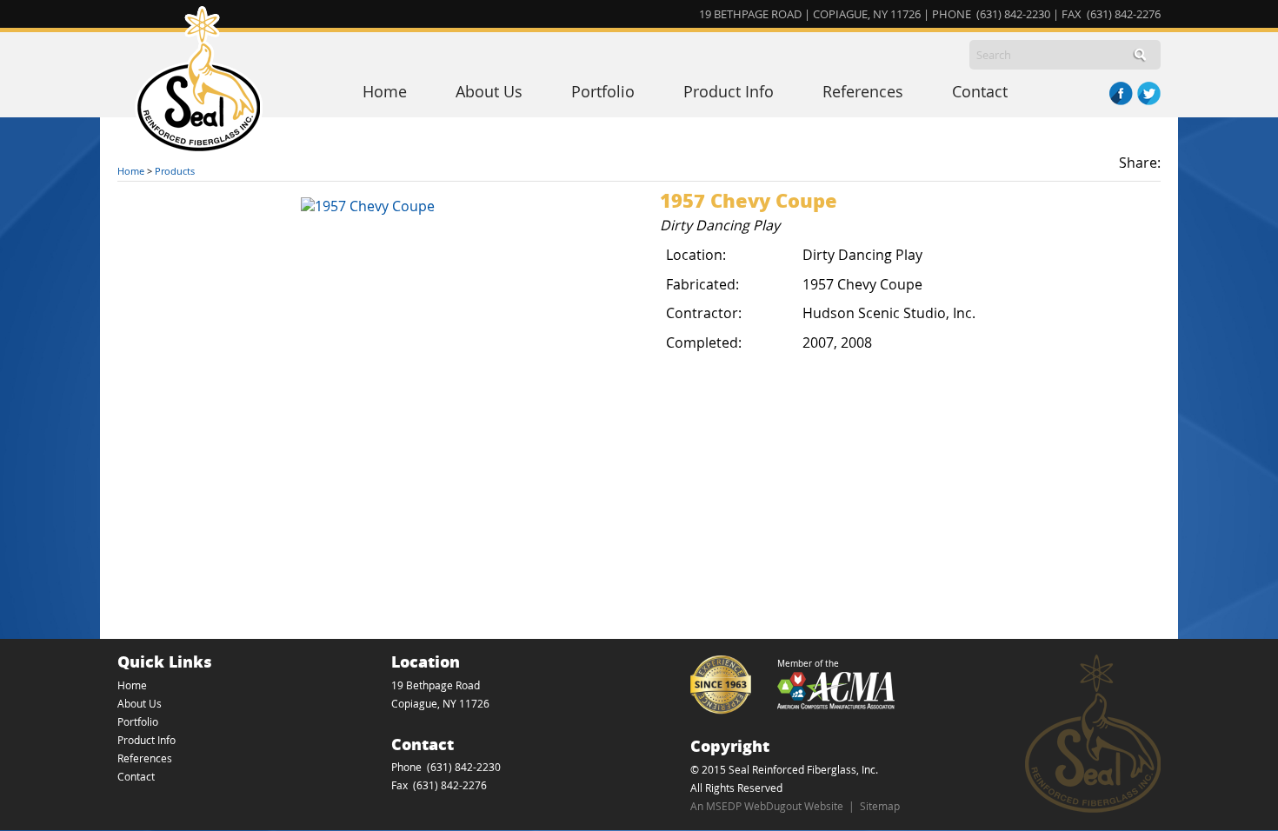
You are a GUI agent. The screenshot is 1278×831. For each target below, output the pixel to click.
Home (385, 91)
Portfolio (603, 91)
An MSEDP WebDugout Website (766, 806)
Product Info (728, 91)
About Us (489, 91)
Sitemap (880, 806)
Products (175, 170)
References (862, 91)
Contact (980, 91)
